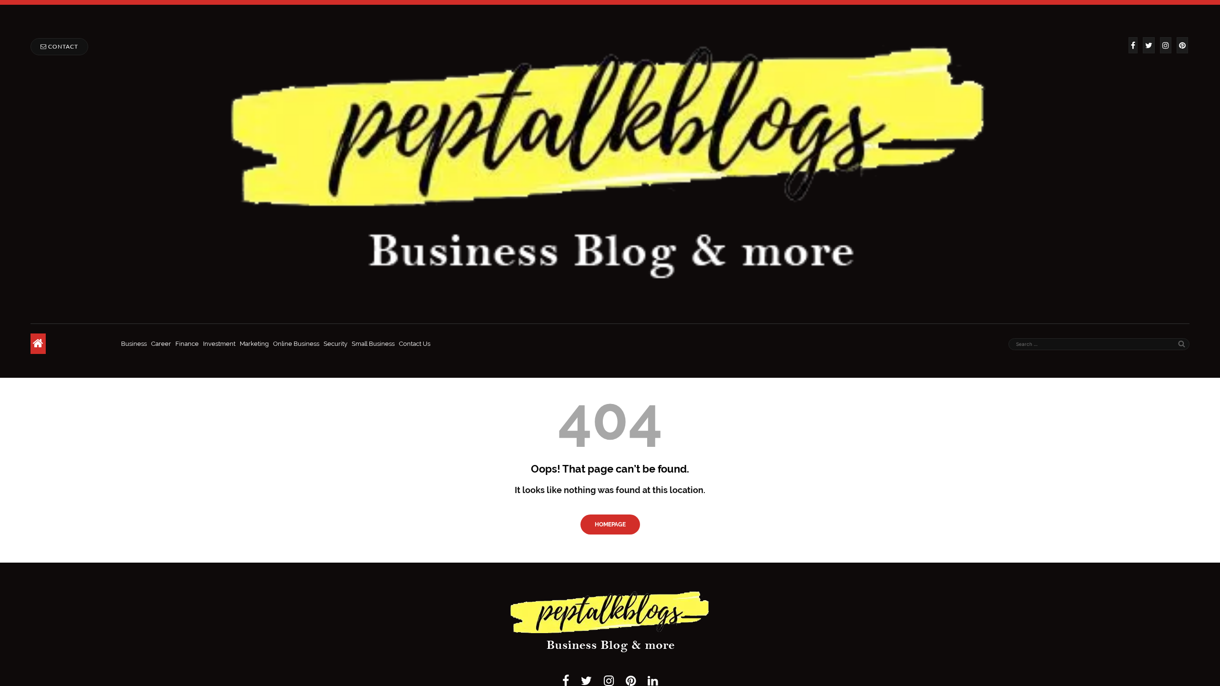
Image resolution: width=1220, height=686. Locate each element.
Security (335, 343)
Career (161, 343)
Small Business (373, 343)
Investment (219, 343)
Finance (187, 343)
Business (134, 343)
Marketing (254, 343)
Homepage (610, 524)
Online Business (296, 343)
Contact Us (414, 343)
